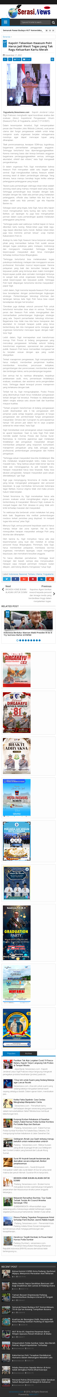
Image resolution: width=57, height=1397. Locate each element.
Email (27, 59)
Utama (39, 574)
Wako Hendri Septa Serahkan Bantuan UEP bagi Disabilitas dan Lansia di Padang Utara (33, 1284)
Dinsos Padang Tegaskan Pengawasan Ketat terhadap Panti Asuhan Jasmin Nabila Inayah (34, 1218)
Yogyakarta (48, 574)
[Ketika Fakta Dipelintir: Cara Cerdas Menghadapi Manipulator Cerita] (7, 1103)
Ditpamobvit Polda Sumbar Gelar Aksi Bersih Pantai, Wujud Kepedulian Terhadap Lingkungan (33, 1345)
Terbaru (31, 574)
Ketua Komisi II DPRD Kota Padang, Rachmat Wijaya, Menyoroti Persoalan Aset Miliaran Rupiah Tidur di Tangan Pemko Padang (33, 1273)
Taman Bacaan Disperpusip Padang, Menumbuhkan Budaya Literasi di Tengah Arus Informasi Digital (32, 1297)
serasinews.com (16, 1392)
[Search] (53, 22)
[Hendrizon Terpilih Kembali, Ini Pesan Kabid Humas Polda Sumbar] (7, 1240)
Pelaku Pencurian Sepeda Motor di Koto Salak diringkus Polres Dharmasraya (31, 1368)
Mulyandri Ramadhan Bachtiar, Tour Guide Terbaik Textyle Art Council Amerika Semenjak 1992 (32, 1200)
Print (18, 59)
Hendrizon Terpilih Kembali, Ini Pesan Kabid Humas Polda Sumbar (33, 1238)
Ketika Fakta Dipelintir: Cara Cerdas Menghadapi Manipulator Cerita (29, 1100)
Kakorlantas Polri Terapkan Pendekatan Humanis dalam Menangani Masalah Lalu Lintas (32, 1357)
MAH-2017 (33, 1394)
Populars (11, 1053)
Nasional (23, 574)
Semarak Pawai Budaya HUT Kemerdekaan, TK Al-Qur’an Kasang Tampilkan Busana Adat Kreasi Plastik (33, 1309)
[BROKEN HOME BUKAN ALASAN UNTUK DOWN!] (7, 1181)
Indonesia (13, 574)
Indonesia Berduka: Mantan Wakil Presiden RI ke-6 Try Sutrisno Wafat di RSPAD (28, 633)
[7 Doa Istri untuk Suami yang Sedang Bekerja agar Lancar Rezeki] (7, 1083)
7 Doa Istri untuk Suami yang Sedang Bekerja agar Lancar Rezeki (34, 1081)
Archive (28, 1053)
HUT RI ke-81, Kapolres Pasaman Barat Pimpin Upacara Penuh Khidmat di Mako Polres (31, 1334)
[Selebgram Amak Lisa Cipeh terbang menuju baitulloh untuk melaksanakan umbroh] (7, 1142)
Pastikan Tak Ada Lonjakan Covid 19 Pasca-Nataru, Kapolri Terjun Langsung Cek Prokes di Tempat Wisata (34, 1063)
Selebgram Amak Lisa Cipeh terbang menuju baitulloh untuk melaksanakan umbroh (34, 1140)
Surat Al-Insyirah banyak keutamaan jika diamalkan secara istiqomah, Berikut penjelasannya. (32, 1161)
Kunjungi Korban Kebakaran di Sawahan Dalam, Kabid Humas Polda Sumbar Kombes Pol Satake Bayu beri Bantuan (34, 1122)
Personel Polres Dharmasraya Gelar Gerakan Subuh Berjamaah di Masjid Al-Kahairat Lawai (33, 1382)
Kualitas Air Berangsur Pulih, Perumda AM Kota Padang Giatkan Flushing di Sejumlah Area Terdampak (33, 1321)
